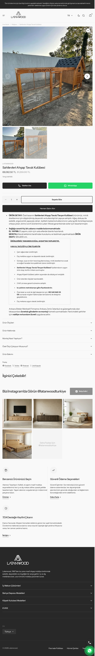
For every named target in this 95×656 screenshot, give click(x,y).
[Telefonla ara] (87, 642)
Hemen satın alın (46, 206)
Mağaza (14, 24)
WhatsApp (70, 183)
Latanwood (13, 648)
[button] (3, 15)
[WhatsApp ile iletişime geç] (87, 650)
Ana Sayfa (5, 24)
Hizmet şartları (71, 649)
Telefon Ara (26, 183)
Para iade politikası (54, 649)
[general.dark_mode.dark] (77, 15)
